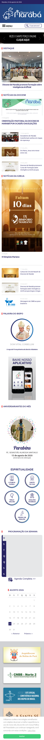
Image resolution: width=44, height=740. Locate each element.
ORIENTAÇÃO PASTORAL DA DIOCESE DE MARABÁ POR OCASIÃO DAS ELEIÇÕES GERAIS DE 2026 (20, 122)
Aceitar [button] (22, 736)
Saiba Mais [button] (31, 730)
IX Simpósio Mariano (10, 256)
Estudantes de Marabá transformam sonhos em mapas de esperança (31, 138)
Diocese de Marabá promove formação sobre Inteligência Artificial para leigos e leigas (30, 289)
